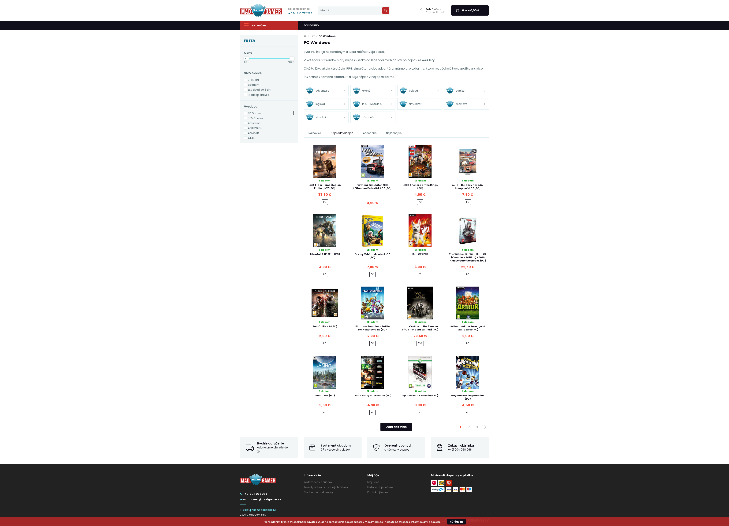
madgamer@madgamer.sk (262, 499)
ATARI (251, 138)
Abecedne (370, 133)
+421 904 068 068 (301, 13)
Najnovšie (314, 133)
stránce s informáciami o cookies (419, 522)
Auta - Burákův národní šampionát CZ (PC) (468, 186)
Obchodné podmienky (319, 492)
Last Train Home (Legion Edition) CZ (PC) (325, 186)
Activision (254, 123)
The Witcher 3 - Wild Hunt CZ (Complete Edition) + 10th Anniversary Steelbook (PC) (468, 257)
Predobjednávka (258, 95)
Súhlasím (456, 522)
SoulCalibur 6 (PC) (324, 326)
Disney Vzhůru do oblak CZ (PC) (372, 255)
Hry (313, 36)
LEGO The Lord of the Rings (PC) (420, 186)
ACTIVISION (255, 128)
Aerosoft (253, 133)
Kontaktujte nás (377, 492)
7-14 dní (253, 80)
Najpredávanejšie (342, 133)
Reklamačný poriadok (318, 482)
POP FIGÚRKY (311, 25)
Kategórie (259, 25)
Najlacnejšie (394, 133)
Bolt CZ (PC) (420, 254)
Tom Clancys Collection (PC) (372, 395)
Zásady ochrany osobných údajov (326, 487)
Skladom (253, 85)
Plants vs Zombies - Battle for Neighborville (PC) (372, 328)
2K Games (254, 113)
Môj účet (373, 482)
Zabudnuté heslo (435, 12)
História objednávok (380, 487)
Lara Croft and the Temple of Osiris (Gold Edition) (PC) (420, 328)
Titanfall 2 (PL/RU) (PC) (325, 254)
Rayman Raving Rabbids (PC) (467, 397)
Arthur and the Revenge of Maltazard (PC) (467, 328)
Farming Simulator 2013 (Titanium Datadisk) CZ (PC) (372, 186)
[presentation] (354, 10)
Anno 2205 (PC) (325, 395)
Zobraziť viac (396, 427)
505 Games (255, 118)
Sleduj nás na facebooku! (259, 510)
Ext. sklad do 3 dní (259, 90)
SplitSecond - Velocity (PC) (420, 395)
